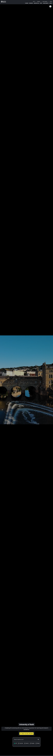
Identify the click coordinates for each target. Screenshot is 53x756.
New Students (45, 1)
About (50, 3)
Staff (34, 1)
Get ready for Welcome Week (26, 733)
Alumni (51, 1)
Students (38, 1)
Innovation (36, 3)
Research (31, 3)
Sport (41, 3)
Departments (46, 3)
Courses (26, 3)
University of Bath (3, 2)
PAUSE (50, 6)
